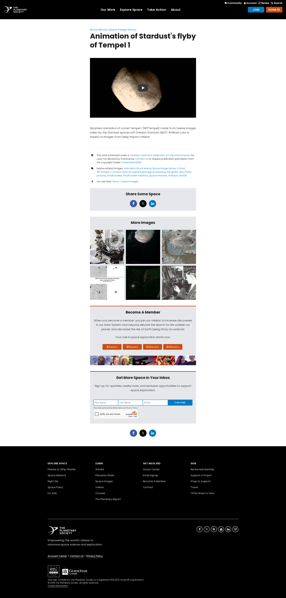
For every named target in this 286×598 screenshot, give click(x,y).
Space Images (130, 181)
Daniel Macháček (131, 162)
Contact (148, 487)
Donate (274, 9)
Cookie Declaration (58, 585)
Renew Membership (202, 469)
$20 (152, 347)
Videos (99, 487)
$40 (172, 347)
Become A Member (154, 481)
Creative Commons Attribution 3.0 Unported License (160, 155)
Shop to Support (201, 481)
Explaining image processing (148, 172)
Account (251, 3)
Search (278, 3)
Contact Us (77, 556)
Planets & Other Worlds (62, 469)
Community (234, 3)
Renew (265, 3)
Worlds (183, 175)
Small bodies (114, 175)
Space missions (158, 175)
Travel (194, 487)
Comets (116, 172)
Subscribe (180, 402)
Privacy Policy (132, 408)
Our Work (108, 10)
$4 (112, 347)
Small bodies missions (135, 175)
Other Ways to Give (202, 493)
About (176, 10)
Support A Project (201, 475)
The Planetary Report (108, 499)
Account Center (57, 556)
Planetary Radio (105, 475)
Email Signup (150, 475)
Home (115, 181)
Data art (126, 172)
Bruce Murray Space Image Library (113, 29)
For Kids (52, 493)
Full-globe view (175, 172)
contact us (141, 159)
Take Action (156, 10)
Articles (99, 469)
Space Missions (57, 475)
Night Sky (53, 481)
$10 (132, 347)
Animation (130, 168)
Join (256, 9)
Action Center (151, 469)
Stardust (173, 175)
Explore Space (131, 10)
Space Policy (55, 487)
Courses (100, 493)
